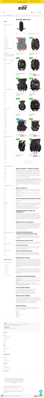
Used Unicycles (7, 275)
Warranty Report (6, 360)
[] (20, 51)
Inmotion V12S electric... (20, 154)
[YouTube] (6, 371)
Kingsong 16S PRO (32, 73)
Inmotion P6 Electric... (32, 134)
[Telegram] (40, 391)
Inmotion (6, 266)
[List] (18, 33)
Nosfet (17, 315)
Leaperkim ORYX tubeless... (33, 154)
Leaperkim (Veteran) (8, 262)
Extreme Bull (7, 268)
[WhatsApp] (40, 394)
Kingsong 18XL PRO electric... (21, 73)
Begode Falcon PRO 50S (20, 53)
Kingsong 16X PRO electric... (33, 53)
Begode (17, 312)
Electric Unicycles (7, 259)
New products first (34, 33)
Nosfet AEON (18, 114)
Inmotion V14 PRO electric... (20, 134)
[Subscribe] (23, 389)
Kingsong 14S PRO (32, 114)
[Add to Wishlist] (24, 51)
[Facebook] (4, 371)
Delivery (4, 335)
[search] (17, 51)
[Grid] (16, 33)
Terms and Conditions (13, 391)
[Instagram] (8, 371)
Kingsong (6, 264)
